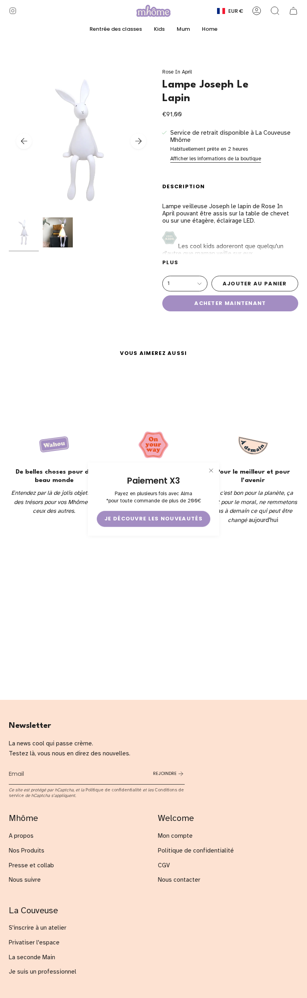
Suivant (138, 141)
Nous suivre (25, 879)
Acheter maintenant (230, 303)
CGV (164, 865)
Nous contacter (179, 879)
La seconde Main (32, 957)
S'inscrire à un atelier (37, 927)
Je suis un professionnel (42, 971)
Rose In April (177, 72)
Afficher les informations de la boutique (215, 158)
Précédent (24, 141)
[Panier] (293, 11)
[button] (159, 29)
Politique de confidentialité (114, 790)
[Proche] (211, 470)
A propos (21, 835)
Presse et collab (31, 865)
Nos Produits (26, 850)
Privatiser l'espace (34, 942)
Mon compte (175, 835)
